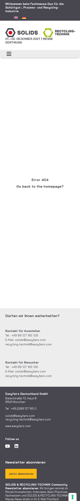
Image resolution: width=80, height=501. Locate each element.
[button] (9, 54)
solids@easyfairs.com (30, 340)
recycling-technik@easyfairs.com (28, 344)
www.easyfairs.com (18, 426)
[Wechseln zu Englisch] (16, 17)
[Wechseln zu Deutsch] (24, 17)
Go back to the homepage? (40, 186)
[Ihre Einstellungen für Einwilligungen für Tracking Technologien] (72, 497)
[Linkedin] (16, 446)
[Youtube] (7, 446)
